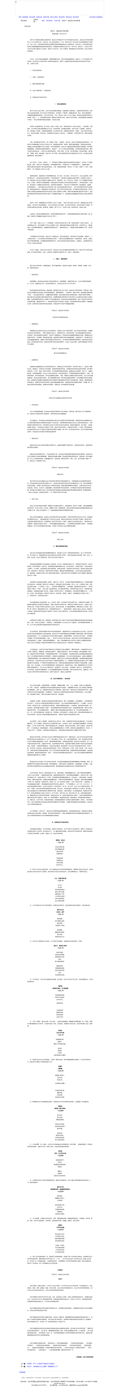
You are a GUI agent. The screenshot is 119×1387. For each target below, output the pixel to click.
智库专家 (46, 17)
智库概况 (25, 17)
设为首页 (93, 17)
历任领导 (32, 17)
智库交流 (69, 17)
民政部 (23, 1377)
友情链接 (22, 1372)
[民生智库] (59, 14)
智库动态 (39, 17)
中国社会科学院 (46, 1377)
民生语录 (76, 17)
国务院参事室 (65, 1377)
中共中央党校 (37, 1377)
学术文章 (57, 20)
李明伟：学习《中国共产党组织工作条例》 (41, 1363)
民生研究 (62, 17)
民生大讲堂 (54, 17)
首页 (20, 17)
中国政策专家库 (30, 1377)
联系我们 (100, 17)
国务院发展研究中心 (56, 1377)
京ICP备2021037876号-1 (39, 1385)
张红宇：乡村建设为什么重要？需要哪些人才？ (42, 1366)
